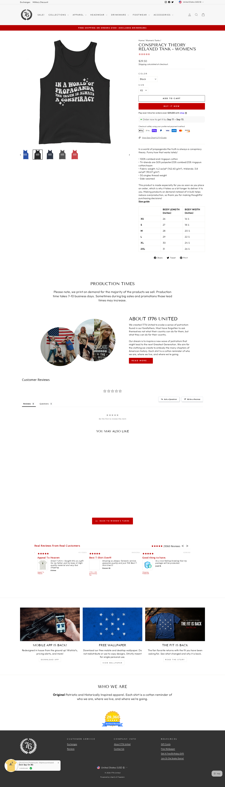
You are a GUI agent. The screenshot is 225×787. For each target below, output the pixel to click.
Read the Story (175, 660)
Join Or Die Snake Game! (172, 758)
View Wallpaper (112, 663)
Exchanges (25, 2)
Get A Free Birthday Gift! (172, 753)
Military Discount (40, 2)
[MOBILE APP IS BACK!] (50, 624)
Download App (50, 660)
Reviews (70, 749)
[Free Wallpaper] (112, 624)
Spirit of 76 (144, 557)
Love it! (90, 557)
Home (141, 40)
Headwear (97, 15)
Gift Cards (166, 744)
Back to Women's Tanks (114, 521)
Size (141, 85)
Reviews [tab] (27, 403)
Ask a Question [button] (170, 399)
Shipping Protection (38, 573)
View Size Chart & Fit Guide (154, 137)
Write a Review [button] (193, 399)
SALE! (41, 15)
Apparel (79, 15)
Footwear (140, 15)
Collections (58, 15)
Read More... (141, 360)
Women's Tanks (153, 40)
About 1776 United (122, 744)
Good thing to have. (46, 557)
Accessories (162, 15)
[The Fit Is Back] (175, 624)
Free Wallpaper (168, 749)
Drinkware (119, 15)
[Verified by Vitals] (31, 768)
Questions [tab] (44, 403)
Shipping (142, 64)
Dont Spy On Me (26, 765)
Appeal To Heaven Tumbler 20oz (91, 574)
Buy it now (172, 106)
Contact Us (119, 749)
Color (143, 73)
